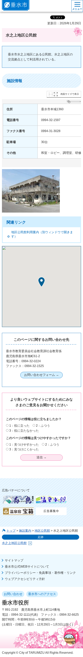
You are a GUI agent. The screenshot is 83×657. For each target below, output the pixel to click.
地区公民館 (42, 530)
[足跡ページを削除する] (30, 543)
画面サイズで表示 (69, 94)
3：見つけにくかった (24, 449)
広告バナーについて (16, 490)
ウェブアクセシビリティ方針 (25, 579)
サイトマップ (14, 560)
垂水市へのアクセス (42, 594)
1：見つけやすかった (24, 444)
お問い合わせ (13, 594)
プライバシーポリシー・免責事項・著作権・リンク (40, 572)
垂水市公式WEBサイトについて (27, 566)
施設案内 (25, 530)
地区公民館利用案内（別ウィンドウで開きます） (42, 234)
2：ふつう (43, 425)
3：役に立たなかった (24, 430)
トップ (11, 530)
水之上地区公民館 (14, 543)
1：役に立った (19, 425)
